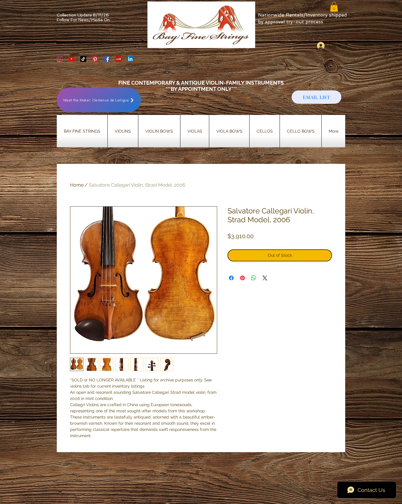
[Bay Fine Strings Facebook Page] (107, 59)
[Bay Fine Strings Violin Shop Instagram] (60, 59)
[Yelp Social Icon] (119, 59)
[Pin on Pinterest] (242, 277)
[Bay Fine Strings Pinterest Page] (95, 59)
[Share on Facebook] (231, 277)
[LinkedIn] (130, 59)
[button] (334, 6)
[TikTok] (83, 59)
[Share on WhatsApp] (253, 277)
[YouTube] (71, 59)
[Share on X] (264, 277)
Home (77, 185)
